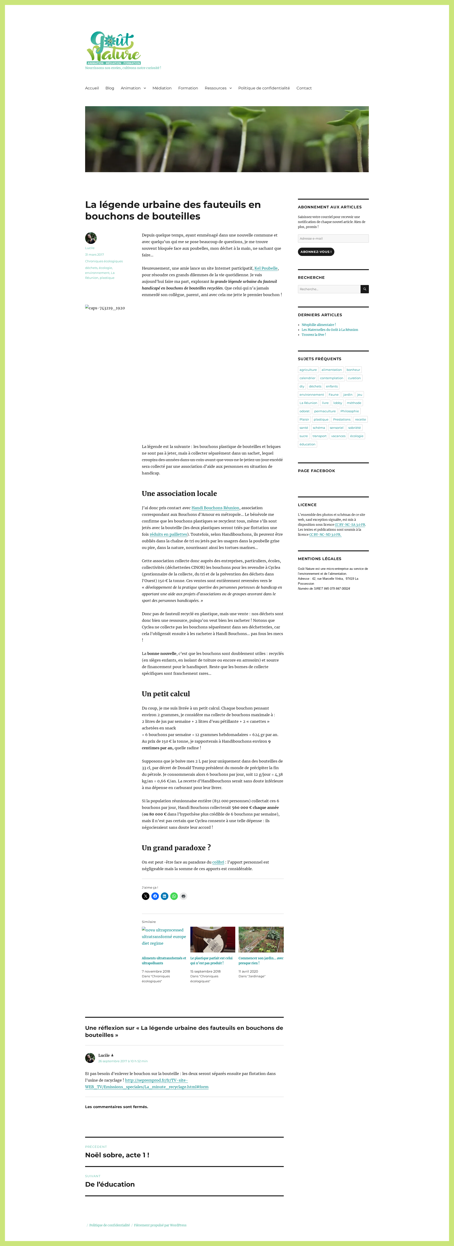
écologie (105, 268)
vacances (338, 436)
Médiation (162, 88)
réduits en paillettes (168, 534)
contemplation (331, 378)
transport (320, 436)
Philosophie (349, 411)
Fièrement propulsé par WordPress (160, 1225)
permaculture (325, 411)
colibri (218, 862)
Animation (131, 88)
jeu (359, 394)
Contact (304, 88)
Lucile (90, 248)
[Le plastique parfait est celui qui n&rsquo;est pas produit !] (213, 939)
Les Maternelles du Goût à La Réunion (330, 330)
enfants (332, 386)
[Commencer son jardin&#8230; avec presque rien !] (261, 939)
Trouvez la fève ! (314, 335)
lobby (337, 403)
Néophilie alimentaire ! (319, 325)
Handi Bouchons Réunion (215, 507)
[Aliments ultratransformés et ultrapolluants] (164, 939)
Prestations (341, 419)
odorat (305, 411)
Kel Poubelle (266, 268)
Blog (109, 88)
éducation (307, 444)
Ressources (216, 88)
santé (304, 428)
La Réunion (308, 403)
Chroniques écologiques (104, 261)
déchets (91, 268)
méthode (354, 403)
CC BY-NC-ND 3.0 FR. (325, 535)
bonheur (353, 370)
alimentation (332, 370)
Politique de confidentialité (264, 88)
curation (354, 378)
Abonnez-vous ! (316, 252)
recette (360, 419)
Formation (188, 88)
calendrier (307, 378)
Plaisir (304, 419)
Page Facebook (316, 471)
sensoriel (337, 428)
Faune (334, 394)
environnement (97, 273)
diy (302, 386)
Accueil (92, 88)
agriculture (308, 370)
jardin (348, 394)
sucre (304, 436)
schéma (319, 428)
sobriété (354, 428)
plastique (107, 278)
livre (325, 403)
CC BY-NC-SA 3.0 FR (350, 525)
